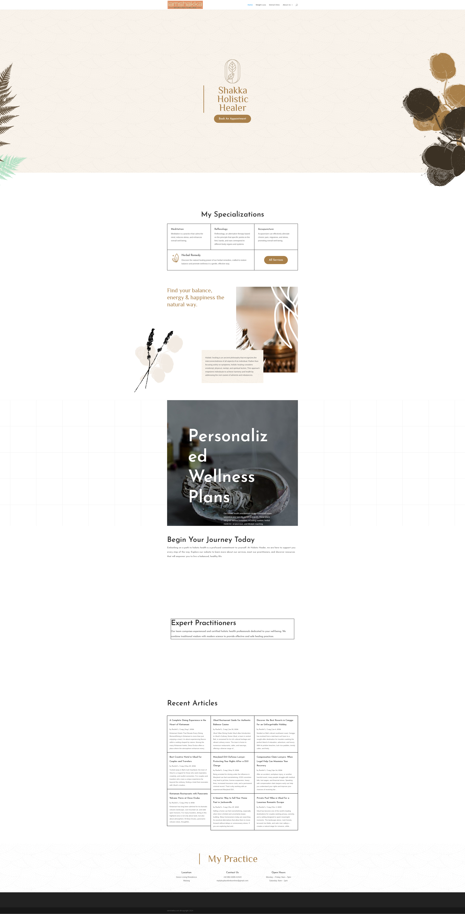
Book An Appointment (232, 118)
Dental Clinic (274, 5)
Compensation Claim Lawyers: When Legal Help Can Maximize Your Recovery (275, 761)
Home (250, 5)
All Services (276, 260)
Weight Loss (261, 5)
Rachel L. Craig (178, 729)
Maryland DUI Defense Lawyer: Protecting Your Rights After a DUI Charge (230, 761)
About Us (287, 5)
